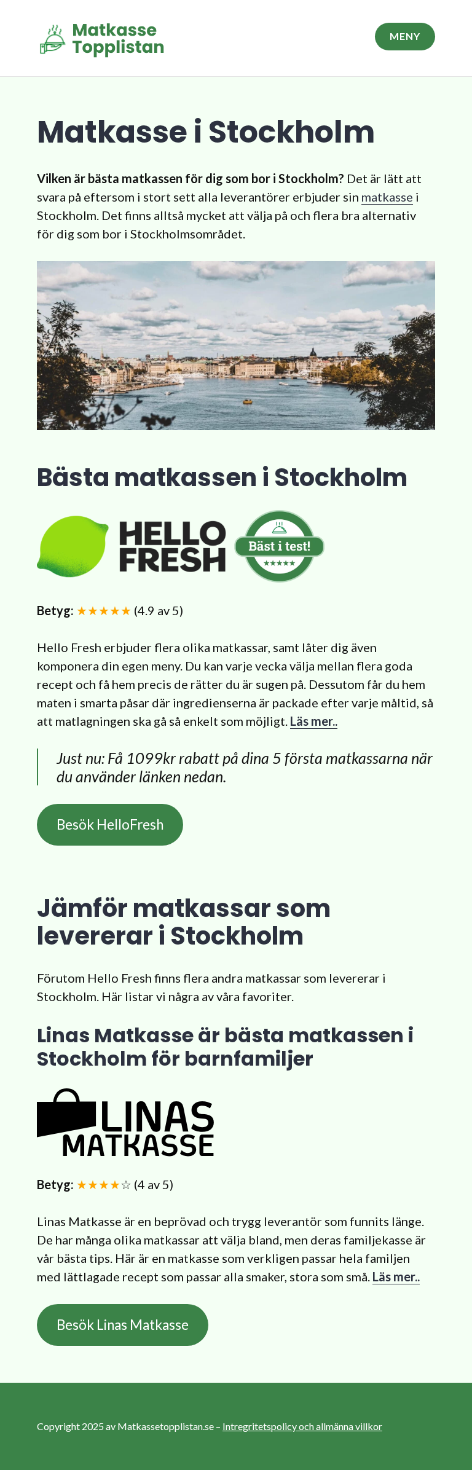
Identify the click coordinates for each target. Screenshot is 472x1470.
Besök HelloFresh (110, 824)
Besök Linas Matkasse (123, 1324)
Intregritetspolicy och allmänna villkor (302, 1426)
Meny (405, 36)
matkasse (387, 196)
